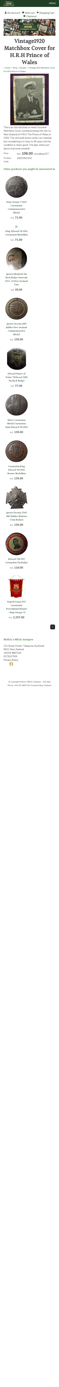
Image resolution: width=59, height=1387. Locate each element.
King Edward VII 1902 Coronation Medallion (16, 233)
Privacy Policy (11, 660)
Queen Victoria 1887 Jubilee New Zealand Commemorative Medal (16, 329)
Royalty (23, 68)
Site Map (47, 681)
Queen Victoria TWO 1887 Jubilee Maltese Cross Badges (16, 516)
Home (7, 68)
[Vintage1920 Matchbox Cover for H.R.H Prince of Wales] (29, 125)
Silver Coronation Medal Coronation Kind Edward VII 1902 (16, 423)
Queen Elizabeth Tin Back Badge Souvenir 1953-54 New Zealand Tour (16, 279)
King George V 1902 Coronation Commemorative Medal (16, 207)
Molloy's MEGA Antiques (30, 681)
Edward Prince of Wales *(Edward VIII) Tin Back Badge (16, 377)
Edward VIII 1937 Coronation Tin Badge (16, 561)
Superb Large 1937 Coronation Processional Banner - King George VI (16, 607)
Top (52, 626)
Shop (15, 68)
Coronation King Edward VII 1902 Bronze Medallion (16, 470)
